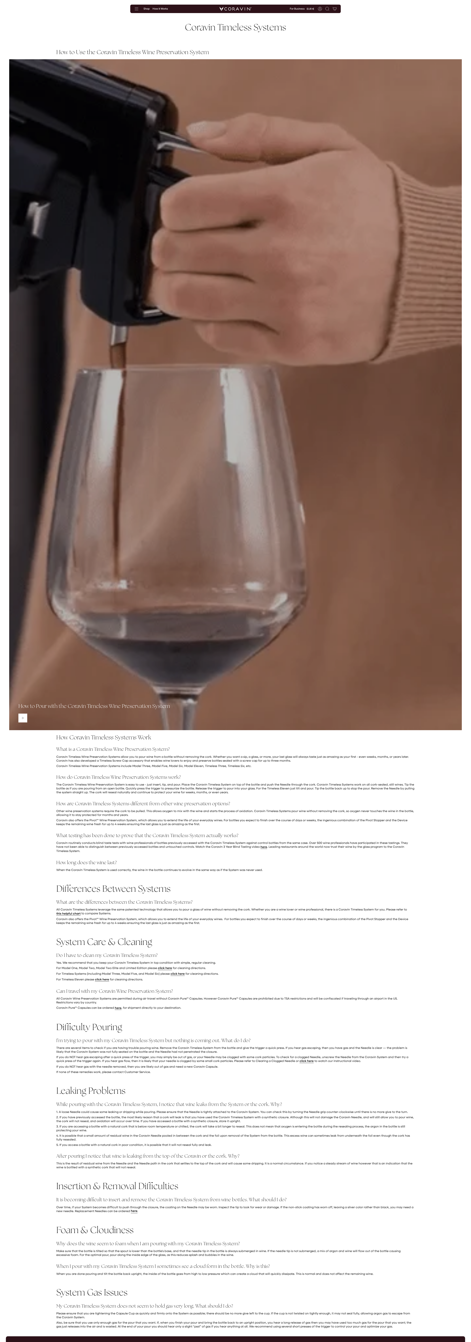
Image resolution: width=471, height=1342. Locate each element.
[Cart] (334, 9)
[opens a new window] (22, 718)
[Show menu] (136, 9)
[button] (327, 9)
